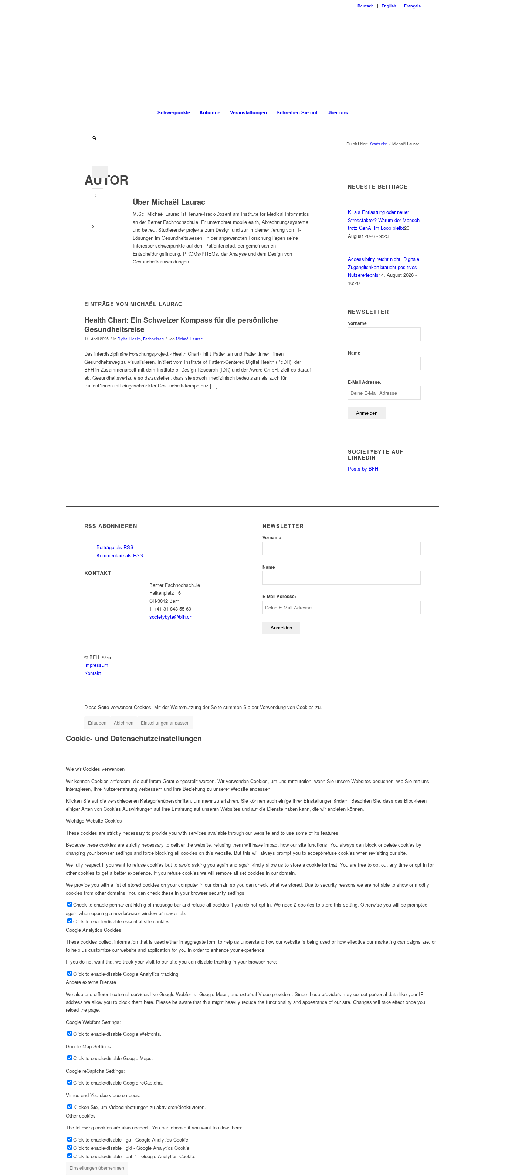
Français (412, 6)
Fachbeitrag (153, 339)
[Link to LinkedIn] (86, 127)
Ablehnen (123, 722)
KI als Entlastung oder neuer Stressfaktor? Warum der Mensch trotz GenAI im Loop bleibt (384, 219)
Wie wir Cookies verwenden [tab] (95, 768)
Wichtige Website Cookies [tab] (94, 820)
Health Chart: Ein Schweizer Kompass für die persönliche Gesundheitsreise (181, 324)
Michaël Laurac (189, 339)
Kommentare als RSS (119, 555)
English (389, 6)
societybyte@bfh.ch (170, 616)
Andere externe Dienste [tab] (91, 981)
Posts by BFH (363, 468)
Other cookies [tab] (81, 1115)
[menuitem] (366, 6)
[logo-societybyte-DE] (253, 57)
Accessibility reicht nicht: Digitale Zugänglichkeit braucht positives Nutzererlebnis (383, 266)
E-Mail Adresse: (365, 382)
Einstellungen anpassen (165, 722)
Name (354, 353)
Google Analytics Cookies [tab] (93, 929)
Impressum (96, 664)
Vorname (357, 323)
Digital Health (129, 339)
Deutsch (365, 6)
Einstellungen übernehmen (97, 1168)
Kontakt (92, 672)
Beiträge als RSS (114, 547)
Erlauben (97, 722)
